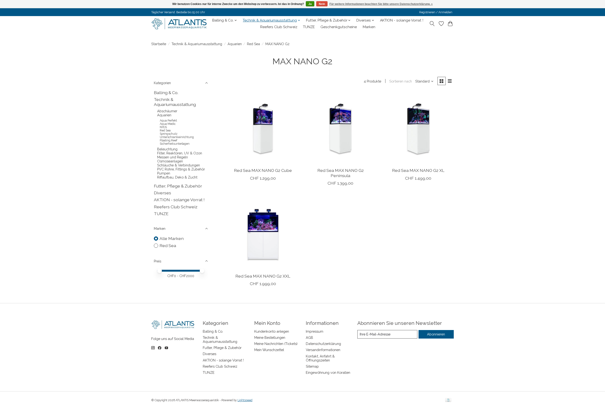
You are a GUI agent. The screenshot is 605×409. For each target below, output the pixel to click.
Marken (369, 27)
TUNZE (309, 27)
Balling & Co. (166, 92)
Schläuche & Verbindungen (178, 165)
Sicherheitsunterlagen (175, 143)
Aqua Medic (168, 124)
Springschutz (168, 133)
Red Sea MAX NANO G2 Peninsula (340, 173)
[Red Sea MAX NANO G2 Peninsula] (340, 128)
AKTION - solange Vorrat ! (401, 20)
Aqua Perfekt (168, 120)
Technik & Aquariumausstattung (197, 44)
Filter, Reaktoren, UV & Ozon (179, 153)
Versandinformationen (323, 350)
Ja (310, 4)
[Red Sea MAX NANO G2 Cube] (262, 128)
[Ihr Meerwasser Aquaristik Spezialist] (180, 24)
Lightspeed (245, 400)
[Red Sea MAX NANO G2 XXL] (262, 234)
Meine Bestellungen (269, 337)
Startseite (158, 44)
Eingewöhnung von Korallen (328, 372)
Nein (322, 4)
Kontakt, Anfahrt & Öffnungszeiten (320, 358)
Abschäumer (167, 111)
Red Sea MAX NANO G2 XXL (262, 276)
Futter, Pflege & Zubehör (178, 185)
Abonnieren (436, 334)
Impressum (314, 331)
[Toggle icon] (432, 23)
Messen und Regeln (172, 157)
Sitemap (312, 366)
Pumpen (163, 173)
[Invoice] (448, 400)
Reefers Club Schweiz (278, 27)
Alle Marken (172, 238)
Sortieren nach (400, 81)
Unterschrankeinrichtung (177, 137)
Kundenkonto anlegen (271, 331)
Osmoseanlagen (170, 161)
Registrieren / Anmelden (435, 12)
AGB (309, 337)
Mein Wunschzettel (269, 350)
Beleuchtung (167, 149)
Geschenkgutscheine (338, 27)
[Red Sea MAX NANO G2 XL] (418, 128)
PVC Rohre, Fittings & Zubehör (181, 169)
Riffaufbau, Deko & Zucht (177, 177)
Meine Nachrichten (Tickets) (276, 344)
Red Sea (253, 44)
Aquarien (235, 44)
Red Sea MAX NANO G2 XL (418, 170)
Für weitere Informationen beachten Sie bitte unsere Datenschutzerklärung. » (381, 4)
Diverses (162, 192)
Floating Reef (168, 140)
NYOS (163, 127)
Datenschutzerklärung (323, 344)
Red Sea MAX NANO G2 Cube (263, 170)
